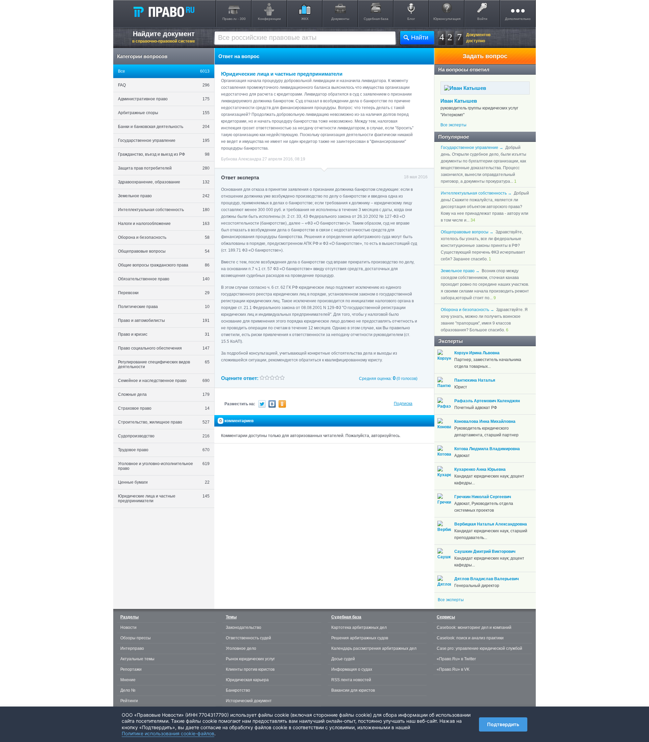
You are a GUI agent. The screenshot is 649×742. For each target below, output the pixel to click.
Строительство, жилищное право (164, 422)
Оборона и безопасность (164, 237)
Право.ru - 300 (234, 19)
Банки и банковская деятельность (164, 126)
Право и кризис (164, 334)
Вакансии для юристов (353, 690)
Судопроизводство (164, 436)
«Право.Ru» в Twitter (456, 659)
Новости (128, 627)
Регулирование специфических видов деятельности (164, 364)
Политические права (164, 306)
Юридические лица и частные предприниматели (164, 498)
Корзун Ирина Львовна (477, 353)
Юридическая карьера (247, 679)
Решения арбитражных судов (359, 638)
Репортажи (131, 669)
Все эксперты (453, 125)
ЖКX (305, 19)
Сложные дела (164, 394)
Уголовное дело (241, 648)
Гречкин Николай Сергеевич (482, 496)
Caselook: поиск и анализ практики (470, 638)
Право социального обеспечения (164, 348)
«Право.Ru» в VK (453, 669)
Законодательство (243, 627)
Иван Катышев (458, 101)
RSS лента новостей (351, 679)
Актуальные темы (137, 659)
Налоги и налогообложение (164, 223)
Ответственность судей (248, 638)
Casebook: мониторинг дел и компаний (474, 627)
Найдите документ (163, 37)
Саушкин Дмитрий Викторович (484, 551)
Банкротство (238, 690)
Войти (482, 19)
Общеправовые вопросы (164, 251)
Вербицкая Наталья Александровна (490, 524)
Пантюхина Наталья (474, 380)
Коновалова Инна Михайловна (484, 421)
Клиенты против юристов (250, 669)
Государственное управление (164, 140)
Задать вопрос (485, 56)
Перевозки (164, 292)
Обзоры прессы (135, 638)
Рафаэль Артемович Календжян (487, 401)
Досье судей (343, 659)
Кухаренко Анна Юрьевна (480, 469)
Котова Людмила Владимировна (487, 448)
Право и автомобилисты (164, 320)
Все (164, 71)
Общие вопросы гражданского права (164, 265)
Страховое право (164, 408)
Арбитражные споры (164, 112)
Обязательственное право (164, 279)
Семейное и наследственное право (164, 380)
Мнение (128, 679)
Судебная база (376, 19)
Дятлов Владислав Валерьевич (486, 579)
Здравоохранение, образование (164, 182)
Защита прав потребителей (164, 168)
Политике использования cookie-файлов (168, 733)
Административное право (164, 99)
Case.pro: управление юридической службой (479, 648)
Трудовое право (164, 449)
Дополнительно (518, 19)
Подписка (403, 403)
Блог (411, 19)
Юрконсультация (446, 19)
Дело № (128, 690)
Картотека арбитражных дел (359, 627)
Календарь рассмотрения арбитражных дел (373, 648)
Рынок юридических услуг (250, 659)
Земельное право (164, 196)
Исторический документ (249, 700)
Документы (340, 19)
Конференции (269, 19)
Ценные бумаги (164, 482)
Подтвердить (503, 724)
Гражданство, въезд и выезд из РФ (164, 154)
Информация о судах (351, 669)
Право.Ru (163, 11)
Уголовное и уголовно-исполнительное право (164, 466)
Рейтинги (129, 700)
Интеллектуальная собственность (164, 209)
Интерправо (132, 648)
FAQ (164, 85)
